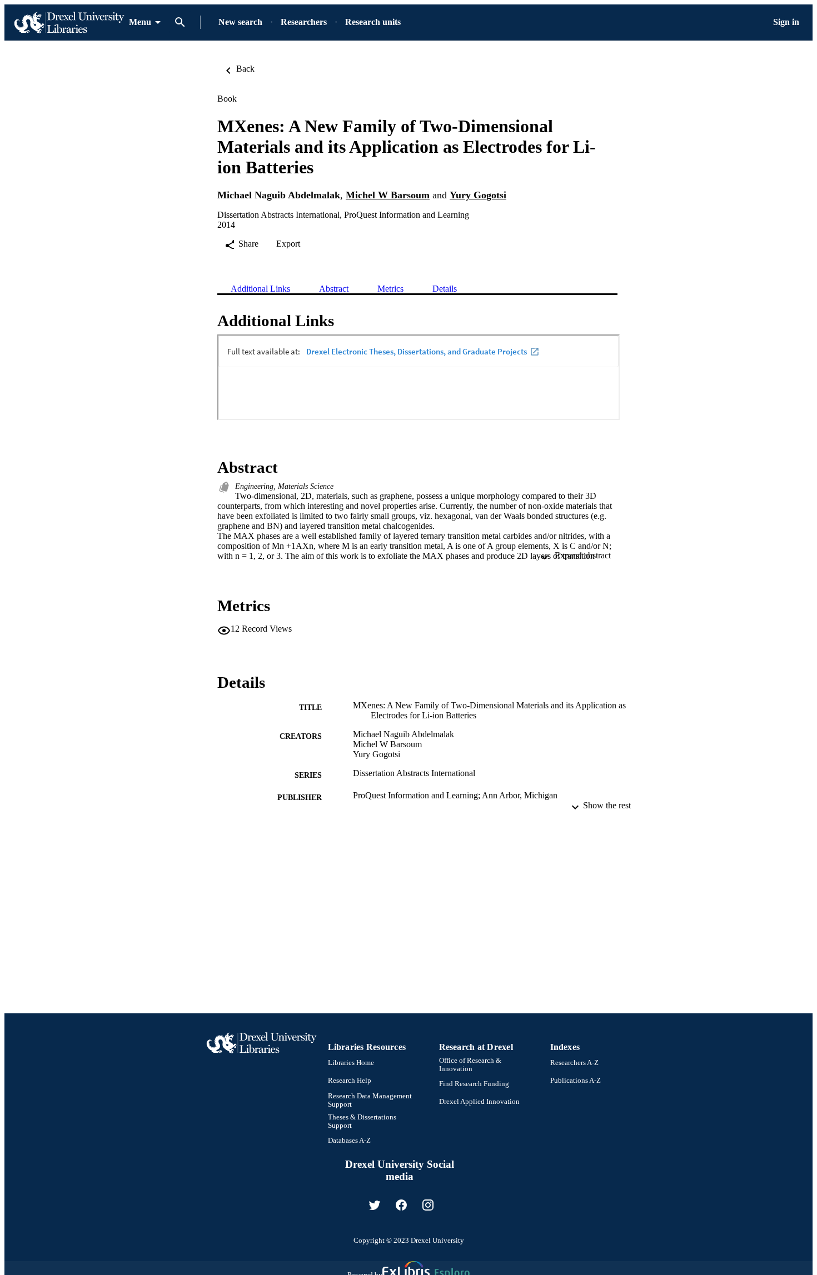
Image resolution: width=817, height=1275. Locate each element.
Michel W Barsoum (388, 195)
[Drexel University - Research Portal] (68, 22)
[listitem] (374, 1205)
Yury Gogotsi (478, 195)
